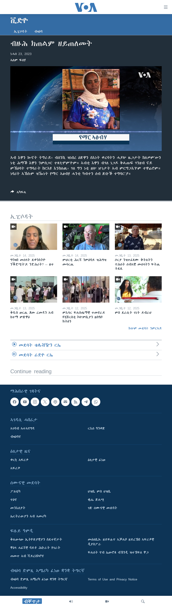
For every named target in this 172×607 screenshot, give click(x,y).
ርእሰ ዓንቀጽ (96, 428)
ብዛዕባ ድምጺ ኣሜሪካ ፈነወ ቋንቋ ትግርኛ (38, 579)
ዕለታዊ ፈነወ (96, 460)
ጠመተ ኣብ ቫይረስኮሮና (27, 556)
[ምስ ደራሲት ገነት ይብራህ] (138, 289)
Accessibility (18, 588)
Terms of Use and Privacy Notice (112, 579)
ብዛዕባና (15, 437)
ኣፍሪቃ (15, 468)
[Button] (18, 193)
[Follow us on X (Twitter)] (45, 402)
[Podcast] (55, 402)
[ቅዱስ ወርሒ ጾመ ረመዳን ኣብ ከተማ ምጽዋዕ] (33, 289)
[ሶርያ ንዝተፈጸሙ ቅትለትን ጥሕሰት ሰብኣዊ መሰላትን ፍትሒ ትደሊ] (138, 236)
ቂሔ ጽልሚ (96, 500)
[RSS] (75, 402)
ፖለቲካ (15, 491)
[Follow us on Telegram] (86, 402)
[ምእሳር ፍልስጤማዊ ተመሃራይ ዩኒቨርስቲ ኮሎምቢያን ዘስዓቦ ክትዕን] (85, 289)
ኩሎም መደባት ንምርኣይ (145, 328)
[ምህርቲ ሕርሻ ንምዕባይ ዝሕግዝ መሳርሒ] (85, 236)
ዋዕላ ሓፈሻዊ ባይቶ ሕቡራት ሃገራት (35, 548)
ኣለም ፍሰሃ (18, 60)
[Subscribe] (65, 402)
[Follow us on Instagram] (35, 402)
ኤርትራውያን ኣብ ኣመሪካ (28, 516)
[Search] (143, 601)
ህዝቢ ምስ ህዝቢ (99, 491)
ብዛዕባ (38, 32)
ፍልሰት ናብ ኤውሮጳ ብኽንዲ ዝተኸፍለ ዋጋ (118, 552)
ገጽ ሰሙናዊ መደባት (102, 508)
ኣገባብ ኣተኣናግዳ (22, 428)
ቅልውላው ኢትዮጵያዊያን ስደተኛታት (36, 539)
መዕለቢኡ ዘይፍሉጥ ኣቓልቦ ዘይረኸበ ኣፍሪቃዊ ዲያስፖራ (121, 541)
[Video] (107, 601)
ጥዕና (13, 500)
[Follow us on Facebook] (14, 402)
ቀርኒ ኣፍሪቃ (19, 460)
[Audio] (71, 601)
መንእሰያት (17, 508)
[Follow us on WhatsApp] (96, 402)
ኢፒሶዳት (20, 32)
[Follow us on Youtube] (24, 402)
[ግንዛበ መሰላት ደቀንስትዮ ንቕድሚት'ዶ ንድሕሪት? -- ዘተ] (33, 236)
